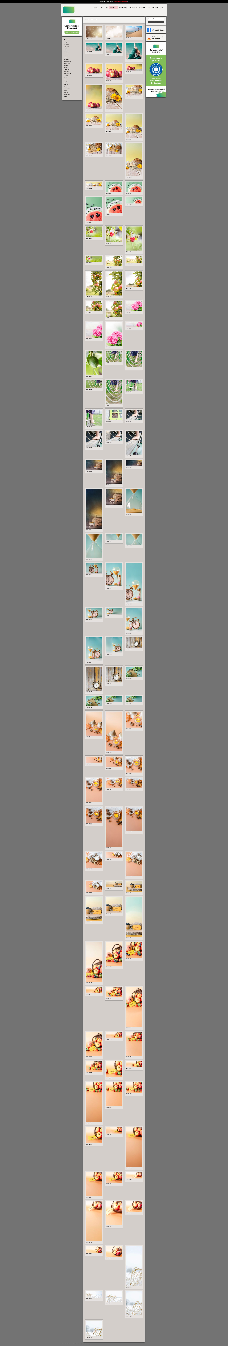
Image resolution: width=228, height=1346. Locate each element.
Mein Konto (155, 7)
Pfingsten (66, 81)
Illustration (66, 59)
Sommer (66, 86)
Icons (65, 57)
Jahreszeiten (67, 63)
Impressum (91, 1344)
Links (106, 7)
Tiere (65, 90)
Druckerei (75, 1344)
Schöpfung (66, 84)
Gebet (65, 50)
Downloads (112, 7)
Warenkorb (142, 7)
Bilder (91, 19)
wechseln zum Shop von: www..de (114, 1)
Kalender (66, 65)
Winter (65, 96)
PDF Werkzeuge (133, 7)
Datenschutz (85, 1344)
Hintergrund (67, 55)
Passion (66, 79)
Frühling (66, 48)
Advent (66, 42)
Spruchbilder (67, 88)
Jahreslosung (67, 61)
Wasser (66, 92)
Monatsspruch (67, 73)
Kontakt (162, 7)
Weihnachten (67, 94)
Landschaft (66, 69)
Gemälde (66, 52)
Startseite (96, 7)
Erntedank (66, 44)
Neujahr (66, 75)
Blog (102, 7)
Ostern (65, 77)
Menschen (66, 71)
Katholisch (66, 67)
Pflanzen (66, 83)
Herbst (65, 54)
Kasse (148, 7)
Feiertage (66, 46)
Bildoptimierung (123, 7)
